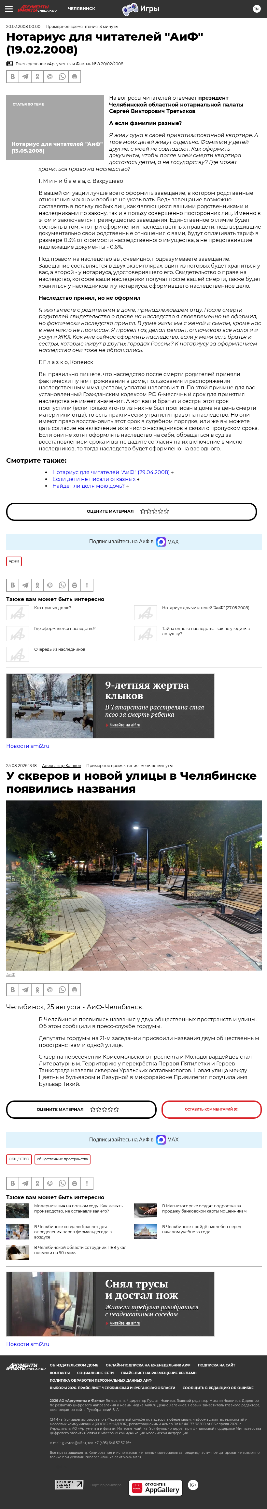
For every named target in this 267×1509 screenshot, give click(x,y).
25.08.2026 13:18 (21, 765)
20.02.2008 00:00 (23, 26)
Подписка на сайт (216, 1365)
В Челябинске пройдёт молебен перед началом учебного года (201, 1229)
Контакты (60, 1373)
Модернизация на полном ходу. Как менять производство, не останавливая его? (78, 1208)
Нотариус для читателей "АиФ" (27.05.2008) (205, 607)
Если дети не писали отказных (93, 479)
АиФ (10, 974)
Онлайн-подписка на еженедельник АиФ (148, 1365)
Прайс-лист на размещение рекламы (159, 1373)
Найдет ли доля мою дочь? (88, 486)
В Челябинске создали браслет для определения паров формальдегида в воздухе (73, 1231)
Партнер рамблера (106, 1485)
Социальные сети (95, 1373)
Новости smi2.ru (27, 746)
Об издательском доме (74, 1365)
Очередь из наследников (59, 649)
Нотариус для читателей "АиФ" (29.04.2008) (111, 472)
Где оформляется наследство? (65, 628)
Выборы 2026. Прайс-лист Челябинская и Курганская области (112, 1388)
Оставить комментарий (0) (212, 1109)
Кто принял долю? (52, 607)
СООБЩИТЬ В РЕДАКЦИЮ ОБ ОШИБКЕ (218, 1388)
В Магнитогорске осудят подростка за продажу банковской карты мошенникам (204, 1208)
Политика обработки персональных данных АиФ (101, 1380)
